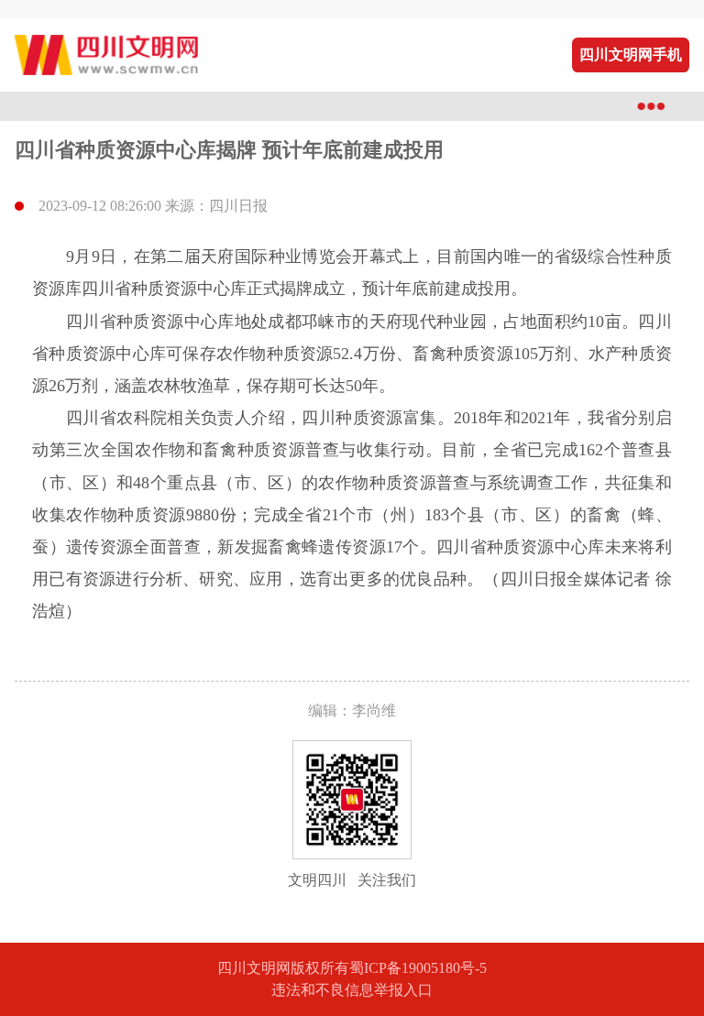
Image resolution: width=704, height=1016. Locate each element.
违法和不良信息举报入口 (352, 990)
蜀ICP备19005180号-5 (418, 968)
